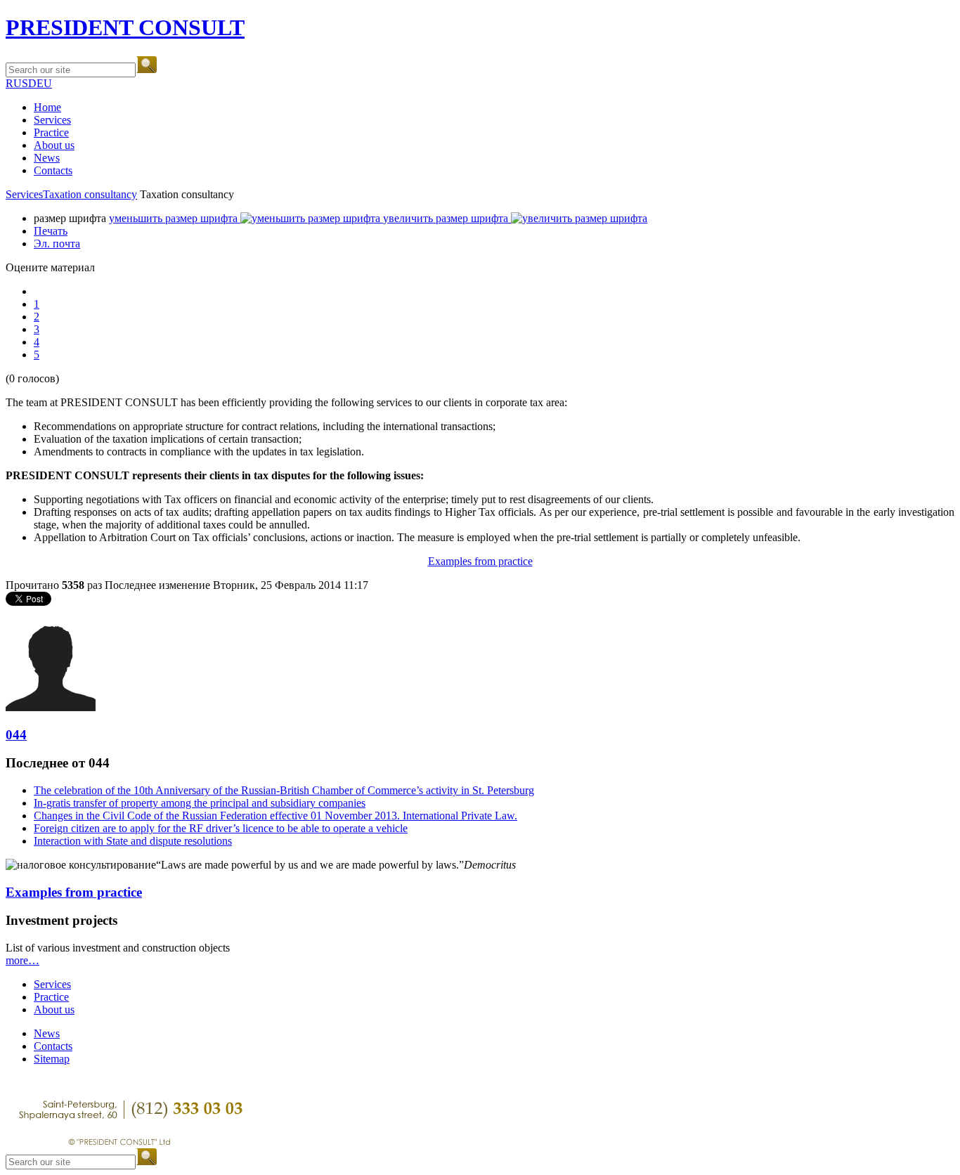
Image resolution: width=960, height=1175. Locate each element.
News (47, 158)
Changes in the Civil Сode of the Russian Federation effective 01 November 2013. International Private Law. (275, 816)
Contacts (53, 170)
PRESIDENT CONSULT (125, 27)
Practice (51, 132)
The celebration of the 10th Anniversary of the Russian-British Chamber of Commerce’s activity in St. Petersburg (284, 790)
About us (54, 145)
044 (16, 734)
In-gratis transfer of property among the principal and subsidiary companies (199, 803)
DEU (40, 83)
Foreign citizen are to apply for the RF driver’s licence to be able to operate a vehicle (221, 828)
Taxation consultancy (90, 194)
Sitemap (52, 1059)
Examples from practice (480, 561)
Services (52, 120)
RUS (17, 83)
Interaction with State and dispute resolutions (133, 841)
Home (47, 107)
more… (22, 960)
